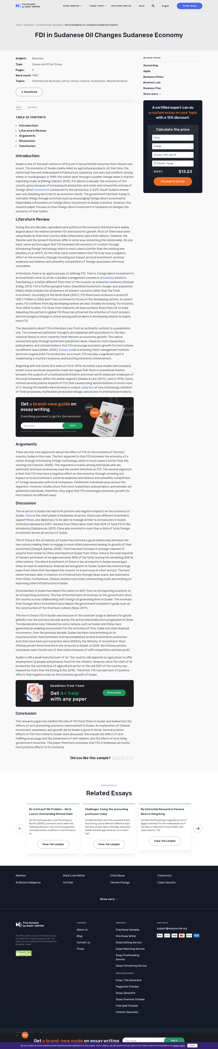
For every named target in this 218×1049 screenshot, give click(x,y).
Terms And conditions (54, 431)
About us (82, 929)
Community (165, 875)
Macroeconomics (117, 81)
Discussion (27, 141)
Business (29, 25)
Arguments (27, 136)
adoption (88, 387)
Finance (85, 81)
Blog (141, 6)
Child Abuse (117, 875)
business (108, 278)
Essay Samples (71, 6)
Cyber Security (167, 882)
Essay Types (97, 6)
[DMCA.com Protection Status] (24, 955)
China (74, 81)
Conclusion (27, 146)
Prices (80, 948)
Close (192, 1045)
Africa (66, 81)
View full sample (53, 844)
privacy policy (179, 1046)
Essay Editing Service (129, 942)
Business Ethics (153, 76)
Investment (98, 81)
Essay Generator (125, 992)
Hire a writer (114, 692)
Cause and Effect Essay (47, 64)
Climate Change (120, 882)
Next (197, 828)
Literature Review (32, 130)
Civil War (68, 882)
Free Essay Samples (127, 929)
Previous (20, 828)
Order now (173, 181)
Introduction (28, 125)
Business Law (152, 82)
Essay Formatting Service (131, 965)
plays (64, 350)
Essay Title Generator (129, 980)
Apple (146, 71)
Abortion (21, 875)
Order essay (189, 5)
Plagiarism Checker (127, 986)
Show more (107, 899)
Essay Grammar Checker (130, 999)
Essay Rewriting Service (130, 948)
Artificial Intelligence (28, 882)
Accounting (150, 65)
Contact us (83, 942)
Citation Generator (127, 1012)
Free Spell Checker (127, 1005)
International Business (49, 25)
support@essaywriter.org (172, 928)
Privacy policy (71, 431)
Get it (73, 425)
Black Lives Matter (74, 875)
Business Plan (152, 88)
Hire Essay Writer (121, 6)
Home (19, 25)
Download (30, 91)
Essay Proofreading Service (127, 957)
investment (42, 190)
